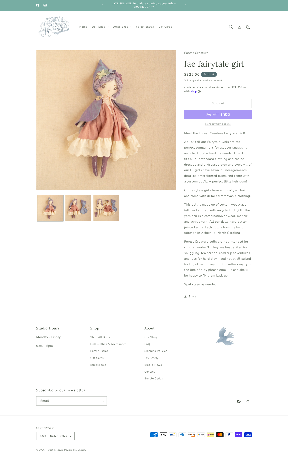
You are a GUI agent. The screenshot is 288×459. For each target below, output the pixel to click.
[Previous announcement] (102, 5)
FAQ (147, 344)
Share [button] (192, 296)
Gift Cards (97, 358)
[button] (100, 27)
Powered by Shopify (75, 449)
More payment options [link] (218, 123)
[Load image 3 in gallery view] (106, 208)
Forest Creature (55, 449)
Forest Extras (99, 351)
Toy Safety (151, 358)
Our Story (151, 337)
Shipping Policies (155, 351)
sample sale (98, 365)
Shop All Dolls (100, 337)
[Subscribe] (102, 401)
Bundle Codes (153, 378)
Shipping (189, 80)
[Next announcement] (185, 5)
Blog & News (153, 365)
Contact (149, 372)
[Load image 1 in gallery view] (50, 208)
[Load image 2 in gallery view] (78, 208)
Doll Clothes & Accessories (108, 344)
